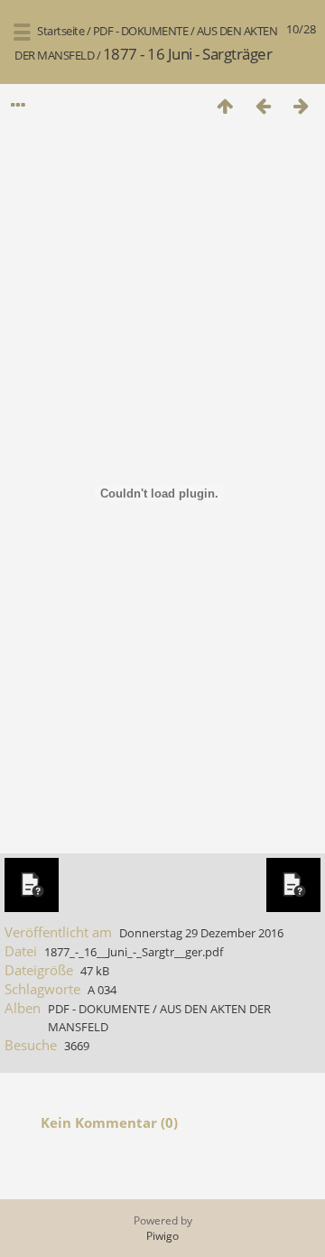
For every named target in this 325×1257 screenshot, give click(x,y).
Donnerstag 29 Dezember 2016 (201, 933)
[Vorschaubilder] (225, 105)
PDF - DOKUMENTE (141, 31)
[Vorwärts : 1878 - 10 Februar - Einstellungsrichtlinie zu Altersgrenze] (301, 105)
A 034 (102, 990)
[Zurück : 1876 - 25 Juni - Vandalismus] (263, 105)
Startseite (60, 31)
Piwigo (162, 1235)
